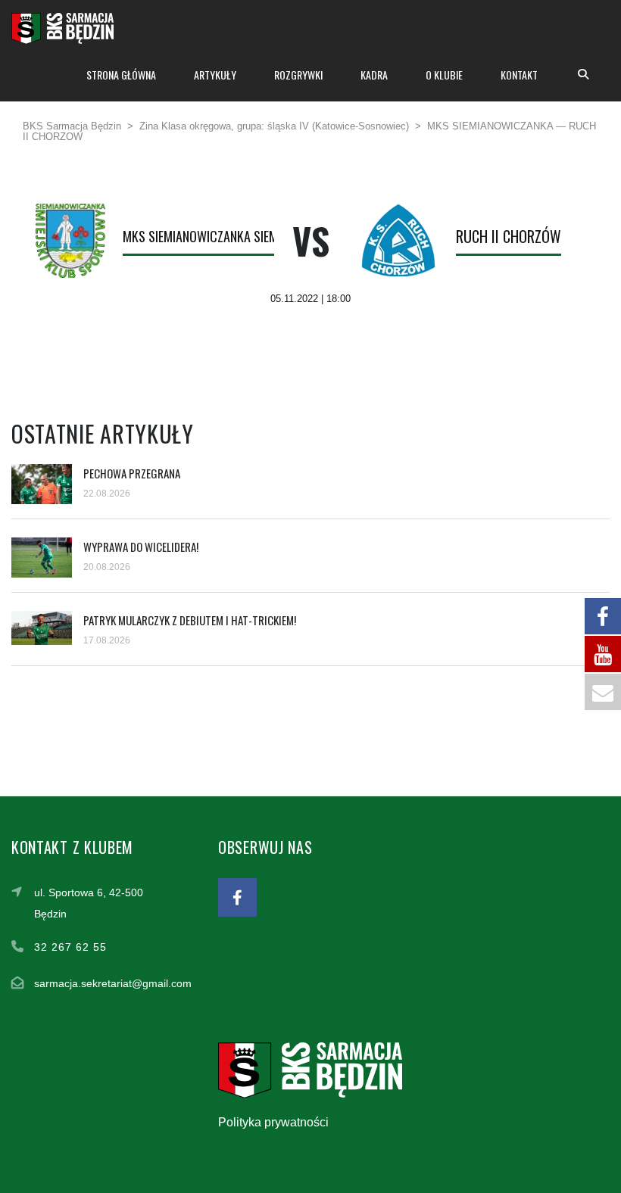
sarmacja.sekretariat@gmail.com (113, 983)
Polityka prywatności (273, 1122)
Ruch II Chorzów (508, 236)
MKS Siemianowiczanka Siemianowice (225, 236)
